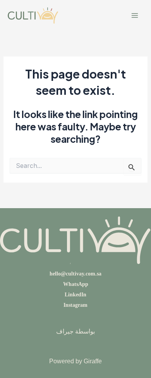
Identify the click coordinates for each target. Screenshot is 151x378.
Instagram (75, 305)
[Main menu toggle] (134, 15)
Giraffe (93, 360)
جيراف (65, 331)
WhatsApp (75, 284)
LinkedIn (75, 295)
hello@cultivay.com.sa (75, 274)
